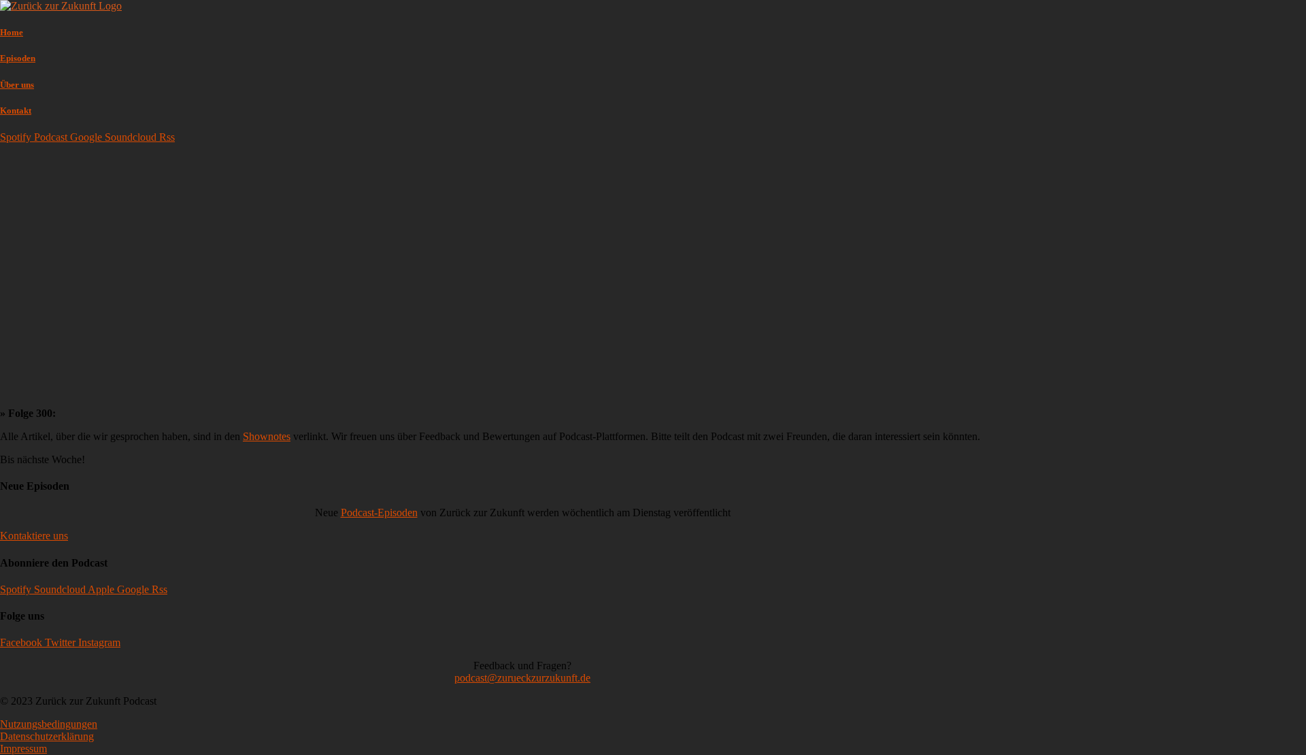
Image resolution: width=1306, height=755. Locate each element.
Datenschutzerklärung (47, 736)
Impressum (23, 748)
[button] (34, 535)
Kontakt (15, 110)
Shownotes (266, 436)
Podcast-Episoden (379, 512)
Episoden (17, 58)
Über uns (17, 85)
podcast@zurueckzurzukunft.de (522, 678)
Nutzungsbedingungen (48, 724)
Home (11, 32)
